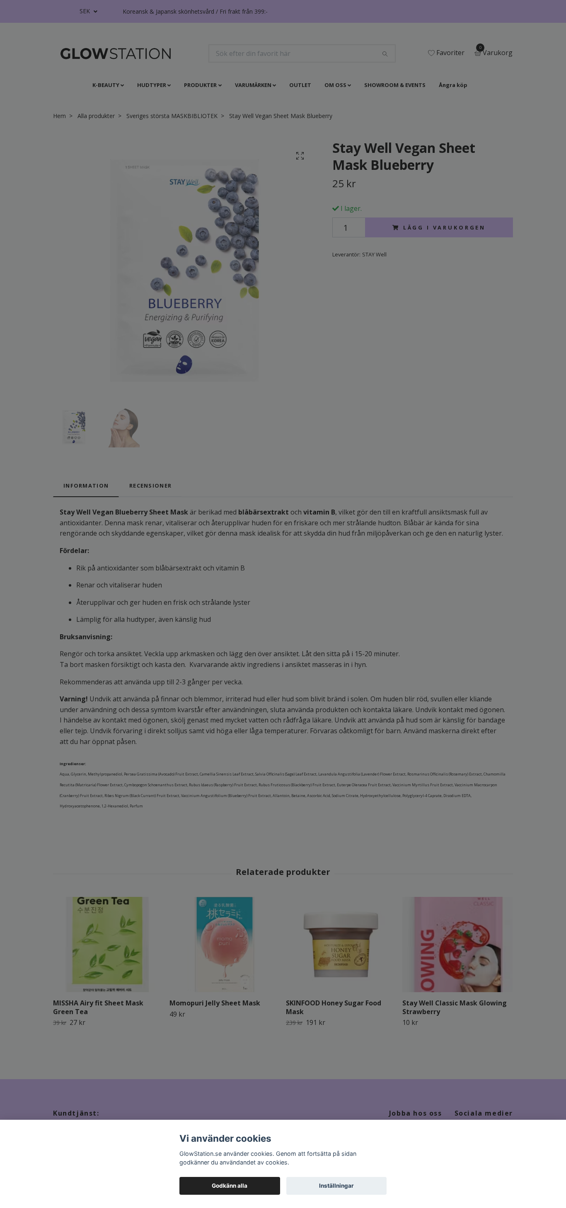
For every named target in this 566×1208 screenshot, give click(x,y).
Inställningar (336, 1185)
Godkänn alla (229, 1185)
